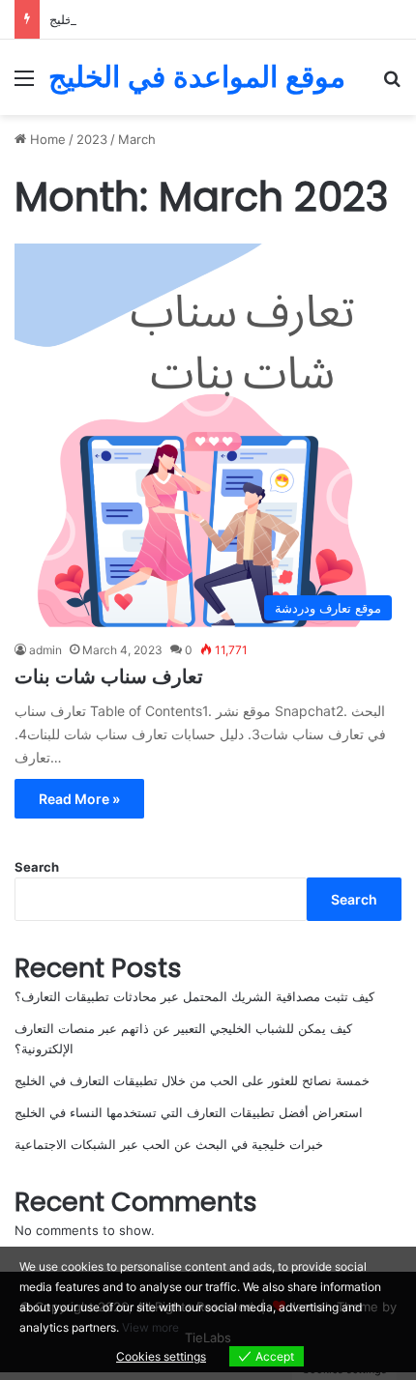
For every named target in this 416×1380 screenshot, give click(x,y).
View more (150, 1327)
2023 (91, 139)
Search (37, 867)
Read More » (79, 799)
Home (46, 139)
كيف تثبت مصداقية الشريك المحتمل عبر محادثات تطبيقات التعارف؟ (194, 996)
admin (45, 650)
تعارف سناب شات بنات (109, 676)
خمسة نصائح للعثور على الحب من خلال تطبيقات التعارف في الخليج (192, 1080)
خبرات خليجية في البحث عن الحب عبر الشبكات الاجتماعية (169, 1144)
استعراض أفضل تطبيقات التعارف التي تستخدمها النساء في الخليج (189, 1112)
